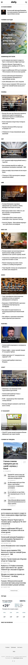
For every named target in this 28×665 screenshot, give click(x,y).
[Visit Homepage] (14, 2)
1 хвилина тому (6, 517)
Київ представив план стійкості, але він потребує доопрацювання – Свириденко (13, 212)
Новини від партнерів (8, 31)
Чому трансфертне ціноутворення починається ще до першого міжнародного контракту (12, 298)
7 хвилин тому (6, 526)
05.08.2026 (5, 292)
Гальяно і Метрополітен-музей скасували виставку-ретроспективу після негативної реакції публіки (13, 583)
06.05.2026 (5, 384)
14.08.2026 (5, 109)
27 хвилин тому (6, 534)
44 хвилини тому (6, 543)
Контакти (19, 647)
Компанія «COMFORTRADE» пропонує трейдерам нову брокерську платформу (13, 305)
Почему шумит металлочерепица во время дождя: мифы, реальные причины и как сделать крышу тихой (13, 253)
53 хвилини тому (6, 548)
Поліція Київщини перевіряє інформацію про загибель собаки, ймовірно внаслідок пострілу (12, 205)
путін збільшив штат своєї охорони (13, 81)
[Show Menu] (2, 2)
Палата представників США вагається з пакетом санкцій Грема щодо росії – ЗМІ (14, 86)
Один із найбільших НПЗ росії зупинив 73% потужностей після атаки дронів (12, 530)
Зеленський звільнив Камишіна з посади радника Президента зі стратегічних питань (17, 12)
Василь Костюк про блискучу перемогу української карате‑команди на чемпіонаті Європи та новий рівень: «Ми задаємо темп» (12, 378)
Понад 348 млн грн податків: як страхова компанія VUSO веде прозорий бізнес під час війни (13, 288)
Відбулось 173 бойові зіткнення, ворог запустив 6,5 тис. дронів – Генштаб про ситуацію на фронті (12, 567)
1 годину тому (6, 556)
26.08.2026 (5, 247)
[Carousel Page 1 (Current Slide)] (25, 37)
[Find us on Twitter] (14, 661)
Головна (7, 647)
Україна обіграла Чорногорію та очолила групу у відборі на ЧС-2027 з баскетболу (13, 66)
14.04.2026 (5, 428)
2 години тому (6, 578)
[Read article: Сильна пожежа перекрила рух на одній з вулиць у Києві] (15, 450)
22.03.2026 (5, 156)
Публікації (13, 647)
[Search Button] (26, 2)
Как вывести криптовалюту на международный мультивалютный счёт (13, 311)
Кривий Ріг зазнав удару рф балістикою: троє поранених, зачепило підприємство (16, 476)
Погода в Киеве (7, 601)
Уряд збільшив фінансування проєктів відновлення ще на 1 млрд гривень (17, 502)
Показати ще (14, 590)
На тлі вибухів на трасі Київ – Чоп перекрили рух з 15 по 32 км (16, 494)
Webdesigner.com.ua (18, 658)
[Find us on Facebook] (12, 661)
